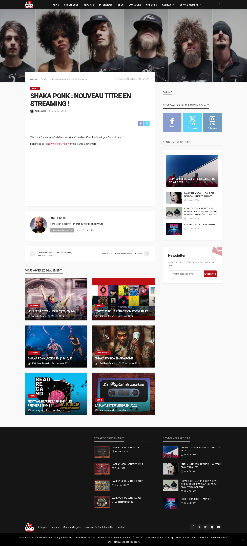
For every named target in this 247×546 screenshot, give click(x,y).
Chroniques (71, 4)
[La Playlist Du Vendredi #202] (123, 394)
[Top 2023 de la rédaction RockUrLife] (123, 299)
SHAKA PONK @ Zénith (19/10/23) (50, 358)
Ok (109, 541)
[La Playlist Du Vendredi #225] (102, 469)
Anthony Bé (40, 111)
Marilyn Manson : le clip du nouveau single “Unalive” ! (199, 194)
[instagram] (92, 230)
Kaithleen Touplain (41, 363)
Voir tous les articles (62, 230)
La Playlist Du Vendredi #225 (127, 464)
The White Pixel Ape (56, 143)
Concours (135, 4)
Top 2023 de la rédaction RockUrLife (121, 311)
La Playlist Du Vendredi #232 (127, 481)
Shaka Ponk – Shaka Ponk (114, 358)
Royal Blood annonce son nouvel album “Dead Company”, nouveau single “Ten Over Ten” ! (201, 211)
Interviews (106, 4)
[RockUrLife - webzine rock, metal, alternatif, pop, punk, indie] (29, 4)
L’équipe (55, 527)
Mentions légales (72, 527)
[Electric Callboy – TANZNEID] (174, 229)
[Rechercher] (219, 4)
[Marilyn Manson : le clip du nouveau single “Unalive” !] (174, 198)
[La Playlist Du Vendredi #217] (102, 452)
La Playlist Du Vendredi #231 (127, 498)
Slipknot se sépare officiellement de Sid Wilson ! (192, 181)
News (56, 4)
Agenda (166, 4)
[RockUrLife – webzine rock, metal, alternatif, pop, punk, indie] (29, 527)
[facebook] (83, 230)
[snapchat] (212, 527)
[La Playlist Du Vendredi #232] (102, 485)
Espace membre (189, 4)
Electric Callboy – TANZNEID (199, 224)
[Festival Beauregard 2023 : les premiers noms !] (56, 394)
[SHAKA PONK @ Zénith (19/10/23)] (56, 346)
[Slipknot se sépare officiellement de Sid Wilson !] (192, 171)
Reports (89, 4)
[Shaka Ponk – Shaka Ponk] (123, 346)
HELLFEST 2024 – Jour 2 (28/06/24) (51, 311)
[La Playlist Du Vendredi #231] (102, 502)
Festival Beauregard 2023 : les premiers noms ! (50, 403)
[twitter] (87, 230)
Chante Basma (39, 316)
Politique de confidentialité (99, 527)
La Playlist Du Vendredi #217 (127, 447)
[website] (78, 230)
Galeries (151, 4)
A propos (42, 527)
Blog (121, 4)
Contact (121, 527)
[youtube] (218, 527)
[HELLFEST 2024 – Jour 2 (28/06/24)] (56, 299)
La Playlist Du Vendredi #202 (116, 405)
